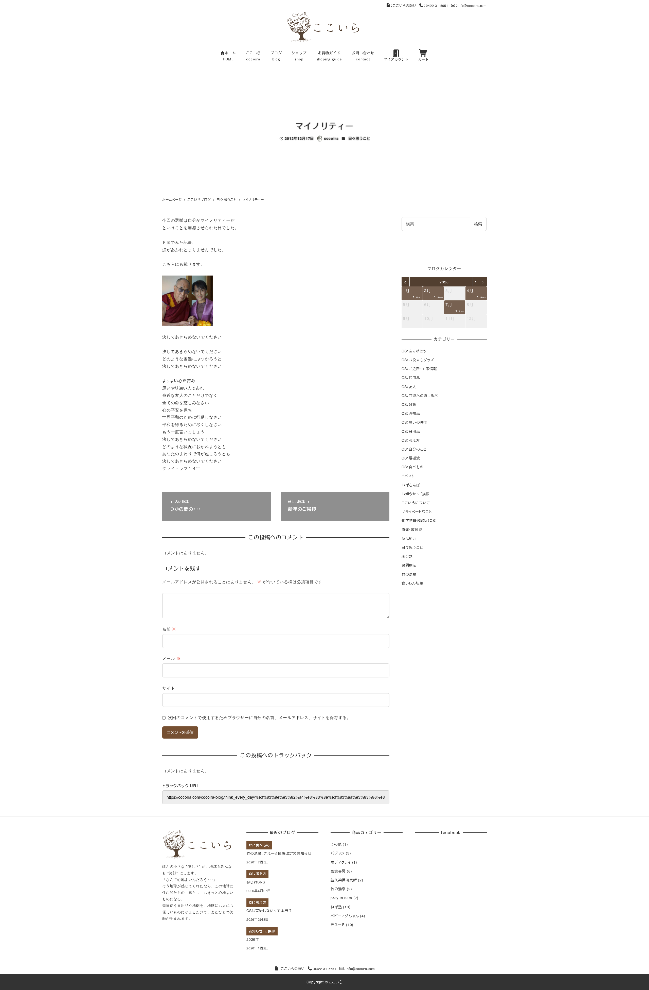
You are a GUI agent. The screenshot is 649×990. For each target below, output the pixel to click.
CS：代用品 (411, 377)
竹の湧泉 (409, 573)
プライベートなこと (417, 511)
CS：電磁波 (411, 457)
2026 (444, 281)
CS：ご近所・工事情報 (419, 368)
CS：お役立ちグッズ (418, 359)
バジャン (338, 853)
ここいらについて (416, 502)
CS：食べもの (413, 466)
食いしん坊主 (412, 582)
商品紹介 (409, 538)
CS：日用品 (411, 431)
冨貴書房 (338, 871)
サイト (168, 688)
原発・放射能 (412, 529)
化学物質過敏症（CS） (419, 520)
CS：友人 (409, 386)
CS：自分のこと (414, 448)
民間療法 (409, 565)
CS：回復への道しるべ (420, 395)
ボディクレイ (341, 862)
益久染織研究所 (344, 879)
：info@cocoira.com (471, 5)
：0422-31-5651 (436, 5)
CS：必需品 (411, 413)
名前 (169, 629)
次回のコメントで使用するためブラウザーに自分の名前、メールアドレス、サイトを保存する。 (259, 717)
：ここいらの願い (403, 5)
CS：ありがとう (414, 350)
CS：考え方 (411, 439)
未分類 (407, 556)
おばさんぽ (411, 484)
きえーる (338, 924)
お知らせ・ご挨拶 (415, 493)
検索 (478, 224)
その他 (336, 844)
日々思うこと (359, 138)
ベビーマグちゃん (345, 915)
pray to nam (341, 897)
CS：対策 (409, 404)
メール (171, 658)
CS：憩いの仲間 (414, 422)
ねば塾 (336, 906)
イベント (408, 475)
